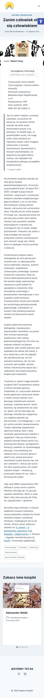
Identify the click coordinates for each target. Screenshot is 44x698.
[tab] (17, 647)
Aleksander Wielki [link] (17, 612)
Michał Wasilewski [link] (17, 31)
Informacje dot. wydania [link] (22, 74)
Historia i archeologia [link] (22, 15)
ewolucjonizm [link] (11, 552)
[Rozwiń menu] (39, 6)
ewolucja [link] (34, 547)
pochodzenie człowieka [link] (14, 557)
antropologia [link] (10, 547)
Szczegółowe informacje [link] (22, 71)
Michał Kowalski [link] (21, 618)
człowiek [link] (23, 547)
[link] (41, 21)
